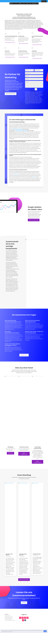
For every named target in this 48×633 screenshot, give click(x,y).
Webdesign (20, 3)
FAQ (37, 3)
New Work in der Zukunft (9, 554)
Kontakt (27, 3)
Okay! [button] (45, 631)
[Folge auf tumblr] (25, 620)
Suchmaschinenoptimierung (22, 130)
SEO (13, 3)
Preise (24, 3)
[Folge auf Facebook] (20, 618)
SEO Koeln (9, 556)
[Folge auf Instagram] (23, 620)
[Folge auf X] (23, 618)
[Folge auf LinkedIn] (27, 618)
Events (30, 3)
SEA (16, 3)
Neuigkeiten (34, 3)
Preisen (34, 176)
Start (10, 3)
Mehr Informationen (10, 42)
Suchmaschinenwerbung (18, 129)
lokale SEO (16, 174)
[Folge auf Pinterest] (25, 618)
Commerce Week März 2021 (23, 554)
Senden (40, 89)
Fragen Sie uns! (24, 355)
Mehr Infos (10, 453)
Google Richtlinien (37, 554)
